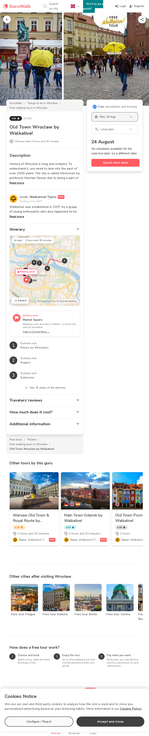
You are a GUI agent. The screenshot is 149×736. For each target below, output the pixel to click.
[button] (26, 279)
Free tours (16, 439)
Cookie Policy (131, 709)
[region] (45, 270)
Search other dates (115, 163)
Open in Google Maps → (36, 331)
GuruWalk (16, 103)
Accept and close (110, 721)
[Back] (7, 19)
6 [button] (34, 262)
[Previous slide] (9, 59)
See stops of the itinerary (47, 387)
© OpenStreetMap (66, 301)
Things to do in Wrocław (42, 103)
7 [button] (39, 263)
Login (123, 6)
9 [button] (64, 260)
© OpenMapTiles (47, 301)
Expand (22, 300)
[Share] (142, 19)
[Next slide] (140, 59)
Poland (32, 439)
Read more (17, 183)
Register (139, 6)
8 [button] (47, 268)
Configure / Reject (39, 721)
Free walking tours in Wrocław (29, 108)
